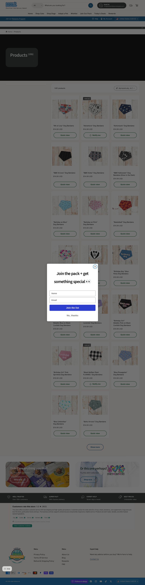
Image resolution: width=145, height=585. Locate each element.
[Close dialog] (95, 267)
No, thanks (72, 315)
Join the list (72, 308)
